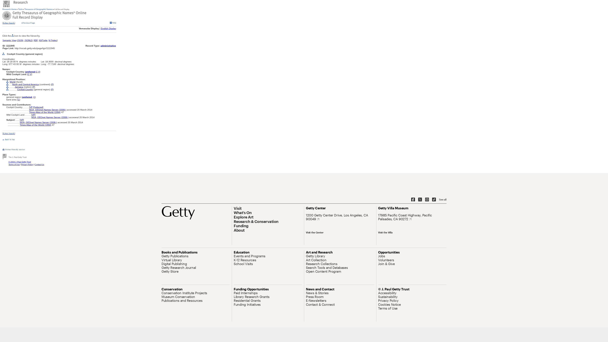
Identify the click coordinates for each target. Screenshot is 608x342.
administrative (108, 45)
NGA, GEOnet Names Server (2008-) (47, 109)
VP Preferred (36, 107)
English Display (108, 28)
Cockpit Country (25, 89)
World (13, 82)
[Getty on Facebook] (413, 200)
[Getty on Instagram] (427, 200)
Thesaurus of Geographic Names (38, 9)
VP (33, 115)
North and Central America (25, 84)
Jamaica (19, 87)
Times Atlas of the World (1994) (45, 112)
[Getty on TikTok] (434, 200)
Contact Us (39, 165)
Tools (20, 9)
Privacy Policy (27, 165)
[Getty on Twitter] (420, 200)
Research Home (9, 9)
